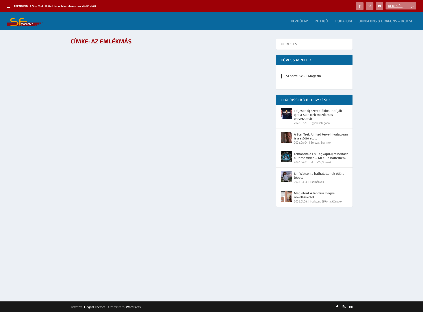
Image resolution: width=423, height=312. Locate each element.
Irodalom (343, 21)
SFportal (93, 144)
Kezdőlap (299, 21)
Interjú (321, 21)
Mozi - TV (139, 266)
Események (317, 182)
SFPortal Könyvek (332, 201)
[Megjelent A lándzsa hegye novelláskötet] (286, 196)
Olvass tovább (91, 156)
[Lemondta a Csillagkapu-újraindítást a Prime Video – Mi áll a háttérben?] (286, 156)
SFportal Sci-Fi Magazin (303, 76)
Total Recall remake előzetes (104, 259)
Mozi (130, 266)
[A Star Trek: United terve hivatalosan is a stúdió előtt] (286, 137)
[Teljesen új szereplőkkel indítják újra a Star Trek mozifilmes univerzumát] (286, 113)
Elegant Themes (94, 307)
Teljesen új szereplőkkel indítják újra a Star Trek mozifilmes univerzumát (318, 115)
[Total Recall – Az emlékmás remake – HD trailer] (139, 89)
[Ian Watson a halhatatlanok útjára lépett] (286, 176)
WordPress (133, 307)
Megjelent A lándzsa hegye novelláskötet (314, 195)
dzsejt (91, 266)
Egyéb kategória (320, 123)
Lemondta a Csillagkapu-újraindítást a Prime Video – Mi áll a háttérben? (321, 156)
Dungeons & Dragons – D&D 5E (385, 21)
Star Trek (326, 142)
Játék (118, 144)
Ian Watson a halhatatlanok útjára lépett (319, 175)
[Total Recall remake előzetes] (139, 211)
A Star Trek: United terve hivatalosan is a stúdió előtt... (64, 5)
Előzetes (121, 266)
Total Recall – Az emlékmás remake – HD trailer (121, 137)
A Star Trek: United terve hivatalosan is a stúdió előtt (321, 136)
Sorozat (315, 142)
